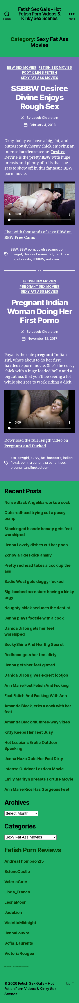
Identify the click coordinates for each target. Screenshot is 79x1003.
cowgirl (16, 254)
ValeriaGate (15, 881)
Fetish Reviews (24, 966)
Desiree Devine (35, 254)
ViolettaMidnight (20, 922)
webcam (52, 259)
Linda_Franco (17, 892)
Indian (67, 458)
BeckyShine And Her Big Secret (34, 644)
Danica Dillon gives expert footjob (36, 675)
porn (24, 462)
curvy (35, 458)
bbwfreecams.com (50, 249)
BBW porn (27, 249)
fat (50, 254)
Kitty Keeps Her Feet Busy (28, 732)
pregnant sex (55, 462)
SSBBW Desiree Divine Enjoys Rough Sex (39, 97)
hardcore (61, 254)
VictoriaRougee (19, 953)
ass (13, 458)
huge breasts (21, 259)
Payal (15, 462)
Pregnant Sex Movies (39, 286)
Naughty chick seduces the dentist (37, 608)
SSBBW (38, 259)
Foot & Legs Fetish (39, 72)
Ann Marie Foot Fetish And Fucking (36, 685)
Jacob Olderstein (44, 117)
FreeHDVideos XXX (16, 966)
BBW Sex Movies (21, 67)
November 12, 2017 (42, 338)
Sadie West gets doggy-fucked (33, 581)
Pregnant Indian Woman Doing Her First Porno (39, 311)
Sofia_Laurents (18, 943)
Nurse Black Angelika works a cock (37, 502)
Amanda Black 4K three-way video (37, 722)
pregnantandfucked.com (30, 467)
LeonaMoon (15, 902)
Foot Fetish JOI (7, 966)
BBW (14, 249)
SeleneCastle (17, 871)
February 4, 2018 (43, 125)
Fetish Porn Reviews (32, 850)
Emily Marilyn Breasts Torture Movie (38, 779)
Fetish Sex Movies (55, 67)
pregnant (36, 462)
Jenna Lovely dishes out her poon (36, 545)
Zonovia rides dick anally (28, 555)
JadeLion (13, 912)
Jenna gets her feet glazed (29, 665)
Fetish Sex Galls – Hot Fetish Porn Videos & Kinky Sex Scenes (30, 988)
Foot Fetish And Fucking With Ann (35, 695)
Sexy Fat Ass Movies (39, 78)
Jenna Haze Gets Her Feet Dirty (33, 758)
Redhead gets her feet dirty (30, 654)
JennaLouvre (16, 933)
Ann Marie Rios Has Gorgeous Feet (36, 789)
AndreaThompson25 (24, 861)
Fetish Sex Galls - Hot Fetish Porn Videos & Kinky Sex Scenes (39, 14)
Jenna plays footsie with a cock (34, 618)
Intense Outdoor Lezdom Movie (33, 769)
